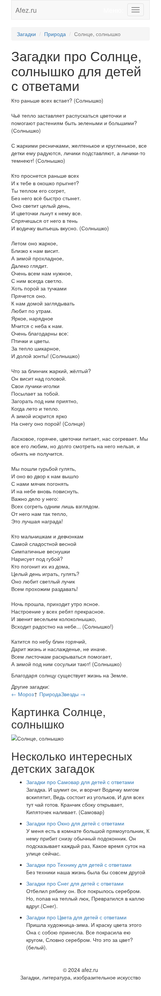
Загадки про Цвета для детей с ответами (76, 917)
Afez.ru (26, 10)
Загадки (26, 34)
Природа (55, 34)
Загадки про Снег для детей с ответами (75, 883)
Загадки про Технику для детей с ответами (78, 864)
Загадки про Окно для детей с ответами (75, 823)
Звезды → (73, 694)
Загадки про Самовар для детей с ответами (80, 782)
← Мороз (22, 694)
